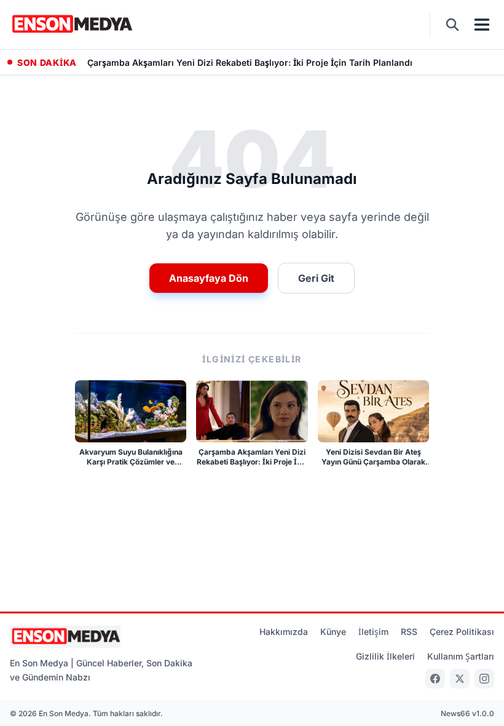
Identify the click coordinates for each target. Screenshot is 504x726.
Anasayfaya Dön (208, 278)
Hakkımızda (283, 631)
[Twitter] (460, 678)
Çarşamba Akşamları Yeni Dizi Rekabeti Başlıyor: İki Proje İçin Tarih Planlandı (249, 62)
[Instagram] (484, 678)
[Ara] (452, 24)
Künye (333, 631)
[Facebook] (435, 678)
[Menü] (482, 24)
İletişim (373, 631)
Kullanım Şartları (460, 656)
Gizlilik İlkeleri (385, 656)
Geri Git (316, 278)
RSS (409, 631)
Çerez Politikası (462, 631)
